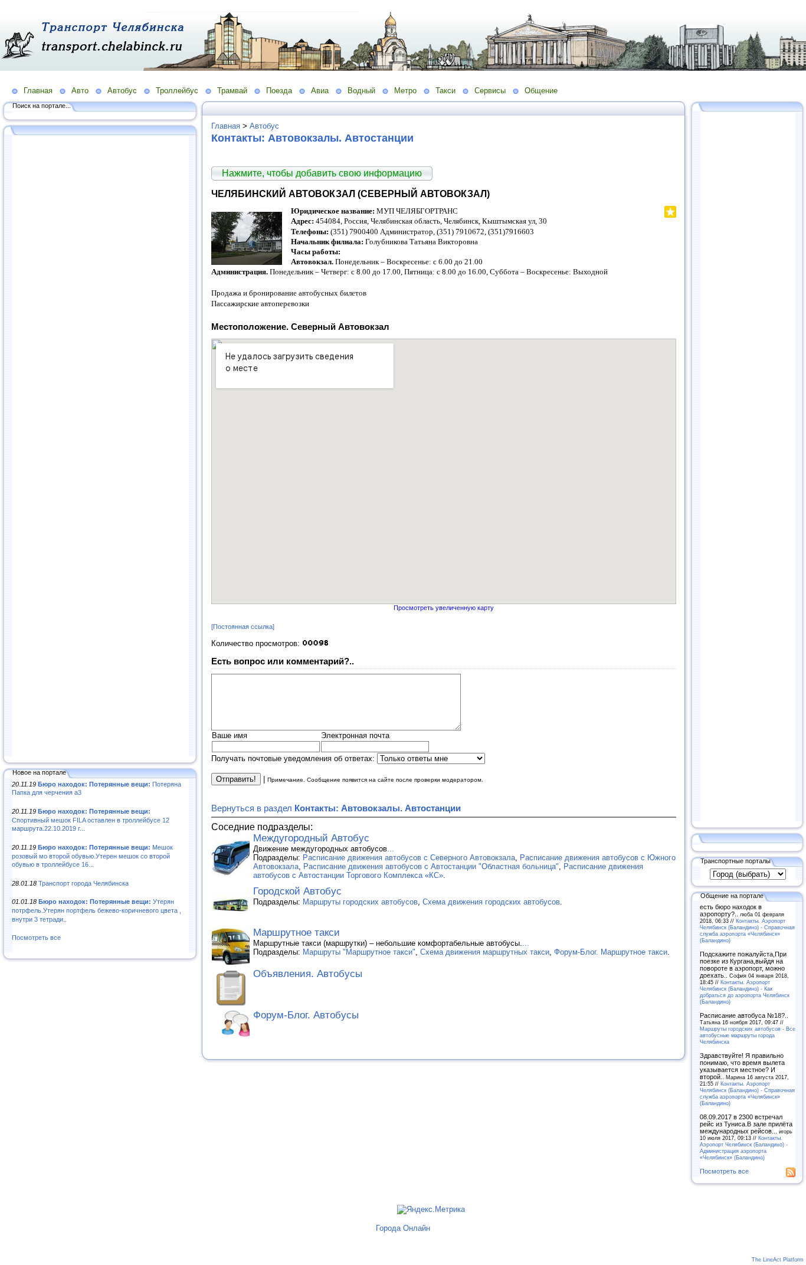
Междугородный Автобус (311, 838)
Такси (445, 90)
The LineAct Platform (778, 1260)
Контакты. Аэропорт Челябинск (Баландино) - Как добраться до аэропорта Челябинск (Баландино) (744, 992)
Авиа (320, 90)
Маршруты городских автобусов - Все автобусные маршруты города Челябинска (747, 1035)
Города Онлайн (403, 1228)
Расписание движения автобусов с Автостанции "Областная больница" (431, 866)
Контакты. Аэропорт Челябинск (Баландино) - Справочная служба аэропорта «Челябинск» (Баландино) (747, 930)
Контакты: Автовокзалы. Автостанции (312, 138)
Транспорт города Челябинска (83, 883)
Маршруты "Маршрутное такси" (359, 952)
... (390, 848)
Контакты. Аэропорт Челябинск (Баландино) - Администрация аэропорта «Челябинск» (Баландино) (744, 1148)
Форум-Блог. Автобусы (306, 1015)
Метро (405, 90)
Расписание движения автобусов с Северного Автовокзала (409, 857)
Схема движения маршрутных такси (484, 952)
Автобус (122, 90)
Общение (541, 90)
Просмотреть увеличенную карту (444, 607)
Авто (80, 90)
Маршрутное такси (296, 932)
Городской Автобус (297, 891)
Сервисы (490, 90)
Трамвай (232, 90)
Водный (361, 90)
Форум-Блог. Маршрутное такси (610, 952)
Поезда (279, 90)
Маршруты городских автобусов (360, 901)
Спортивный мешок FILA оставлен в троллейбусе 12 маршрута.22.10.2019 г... (90, 820)
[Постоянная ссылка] (242, 626)
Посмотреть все (36, 937)
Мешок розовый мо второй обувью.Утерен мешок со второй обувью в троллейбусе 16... (92, 856)
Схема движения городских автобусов (491, 901)
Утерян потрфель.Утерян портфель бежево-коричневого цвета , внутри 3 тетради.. (96, 910)
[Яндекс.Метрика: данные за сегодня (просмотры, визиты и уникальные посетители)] (431, 1209)
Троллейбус (177, 90)
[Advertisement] (100, 446)
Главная (38, 90)
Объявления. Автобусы (307, 973)
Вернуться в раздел (336, 808)
